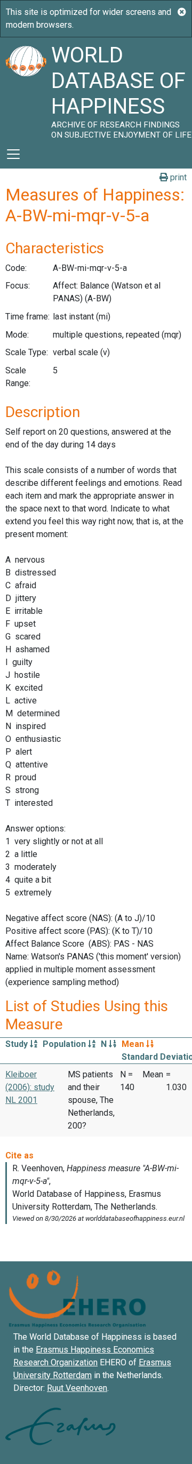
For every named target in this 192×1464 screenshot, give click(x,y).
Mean (134, 1044)
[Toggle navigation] (13, 154)
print (177, 177)
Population (65, 1044)
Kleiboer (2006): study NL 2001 (29, 1087)
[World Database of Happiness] (25, 88)
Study (17, 1044)
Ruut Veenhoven (77, 1388)
